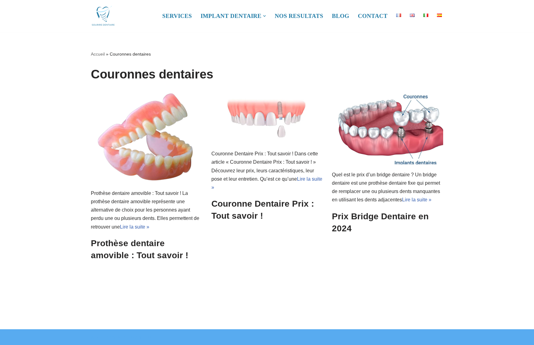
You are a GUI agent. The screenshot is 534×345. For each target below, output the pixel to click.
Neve (96, 337)
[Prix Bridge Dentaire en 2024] (387, 127)
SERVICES (177, 16)
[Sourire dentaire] (103, 16)
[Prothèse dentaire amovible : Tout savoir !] (146, 136)
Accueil (98, 54)
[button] (264, 16)
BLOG (340, 16)
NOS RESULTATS (299, 16)
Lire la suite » (134, 226)
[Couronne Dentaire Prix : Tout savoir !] (267, 116)
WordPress (140, 337)
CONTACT (373, 16)
